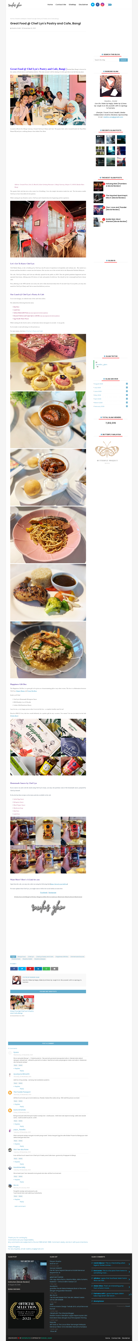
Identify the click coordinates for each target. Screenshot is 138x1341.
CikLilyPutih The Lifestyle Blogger (62, 1313)
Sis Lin (16, 1185)
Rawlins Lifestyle (20, 19)
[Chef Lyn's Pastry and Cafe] (34, 331)
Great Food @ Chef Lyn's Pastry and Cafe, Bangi (22, 1012)
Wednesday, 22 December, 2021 (23, 1055)
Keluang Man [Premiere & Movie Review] (116, 185)
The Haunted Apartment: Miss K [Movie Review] (117, 196)
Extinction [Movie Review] (19, 1282)
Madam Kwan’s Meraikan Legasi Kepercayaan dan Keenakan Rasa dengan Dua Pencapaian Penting (68, 1316)
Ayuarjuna (53, 1286)
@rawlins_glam (101, 364)
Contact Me (116, 1338)
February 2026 (110, 406)
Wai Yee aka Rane (20, 1149)
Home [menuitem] (50, 4)
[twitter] (93, 4)
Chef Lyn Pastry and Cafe (44, 957)
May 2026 (110, 395)
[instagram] (102, 4)
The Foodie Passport (22, 1092)
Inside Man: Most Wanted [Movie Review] (116, 220)
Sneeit (127, 1306)
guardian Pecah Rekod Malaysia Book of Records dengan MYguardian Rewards (68, 1289)
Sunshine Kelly (19, 1167)
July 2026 (110, 388)
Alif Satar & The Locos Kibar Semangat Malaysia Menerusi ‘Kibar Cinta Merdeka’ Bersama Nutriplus (68, 1325)
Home (12, 19)
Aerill (51, 1304)
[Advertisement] (48, 49)
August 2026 (110, 384)
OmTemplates (26, 1338)
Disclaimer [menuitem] (83, 4)
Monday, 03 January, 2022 (22, 1188)
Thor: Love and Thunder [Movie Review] (116, 208)
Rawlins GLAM (16, 28)
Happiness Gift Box (62, 957)
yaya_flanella (19, 1129)
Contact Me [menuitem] (61, 4)
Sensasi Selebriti (56, 1268)
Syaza (16, 1052)
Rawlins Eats (16, 959)
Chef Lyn (31, 957)
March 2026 (110, 403)
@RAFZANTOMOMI (56, 1277)
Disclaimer (126, 1338)
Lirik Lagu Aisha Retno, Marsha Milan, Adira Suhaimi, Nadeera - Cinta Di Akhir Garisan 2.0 (69, 1280)
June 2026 (111, 391)
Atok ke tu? (54, 1264)
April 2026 (110, 399)
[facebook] (98, 4)
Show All (53, 1331)
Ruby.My (53, 1322)
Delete (20, 1065)
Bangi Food (21, 957)
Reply (15, 1065)
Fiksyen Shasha (55, 1261)
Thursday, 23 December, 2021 (22, 1076)
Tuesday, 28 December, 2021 (22, 1132)
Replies (17, 1068)
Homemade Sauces (77, 957)
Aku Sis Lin (53, 1295)
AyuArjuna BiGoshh (21, 1074)
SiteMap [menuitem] (72, 4)
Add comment (20, 1206)
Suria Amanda (19, 1110)
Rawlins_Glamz (46, 1338)
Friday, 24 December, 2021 (21, 1112)
